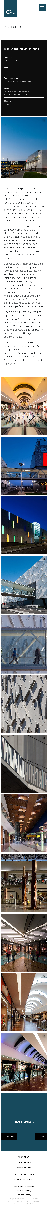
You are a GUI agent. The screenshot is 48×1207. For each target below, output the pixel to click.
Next (41, 1136)
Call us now (24, 1162)
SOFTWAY (29, 1204)
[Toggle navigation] (42, 7)
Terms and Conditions (24, 1186)
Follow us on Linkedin (24, 1174)
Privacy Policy (24, 1191)
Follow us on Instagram (24, 1179)
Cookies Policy (24, 1195)
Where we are (24, 1167)
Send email (24, 1157)
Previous (9, 1136)
